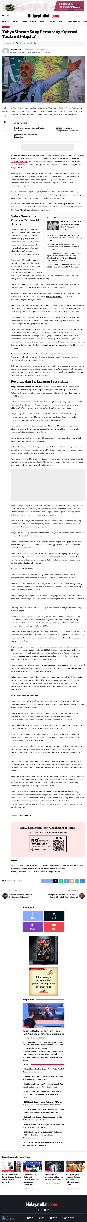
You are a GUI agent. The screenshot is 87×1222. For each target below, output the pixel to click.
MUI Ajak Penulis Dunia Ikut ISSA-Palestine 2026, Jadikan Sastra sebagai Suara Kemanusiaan (42, 1135)
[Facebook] (33, 916)
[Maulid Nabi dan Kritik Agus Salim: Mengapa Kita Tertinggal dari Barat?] (53, 225)
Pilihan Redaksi (40, 872)
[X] (54, 916)
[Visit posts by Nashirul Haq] (5, 51)
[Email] (27, 43)
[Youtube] (54, 927)
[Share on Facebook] (13, 43)
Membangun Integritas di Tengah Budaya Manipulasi (54, 1177)
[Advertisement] (47, 147)
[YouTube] (44, 1210)
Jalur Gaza (78, 866)
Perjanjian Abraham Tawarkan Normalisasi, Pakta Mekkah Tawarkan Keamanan (63, 246)
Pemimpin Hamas (57, 869)
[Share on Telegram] (24, 43)
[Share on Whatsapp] (20, 43)
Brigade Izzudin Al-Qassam (29, 866)
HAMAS (70, 866)
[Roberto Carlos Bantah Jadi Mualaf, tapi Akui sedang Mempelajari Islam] (43, 1015)
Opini (26, 1171)
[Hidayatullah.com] (43, 15)
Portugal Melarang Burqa (36, 1048)
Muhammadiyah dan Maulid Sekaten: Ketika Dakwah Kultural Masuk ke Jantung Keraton (64, 238)
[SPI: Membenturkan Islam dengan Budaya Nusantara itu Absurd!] (11, 1166)
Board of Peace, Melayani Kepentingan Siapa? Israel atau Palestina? (32, 1180)
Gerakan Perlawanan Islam (54, 866)
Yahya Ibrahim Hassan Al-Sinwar (26, 387)
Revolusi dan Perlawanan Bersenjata (26, 136)
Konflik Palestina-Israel (38, 869)
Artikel (6, 27)
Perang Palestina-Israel (21, 872)
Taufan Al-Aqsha (54, 296)
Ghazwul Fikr (8, 1171)
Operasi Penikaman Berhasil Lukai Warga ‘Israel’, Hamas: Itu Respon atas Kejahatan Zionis (42, 1094)
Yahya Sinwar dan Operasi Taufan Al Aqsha (29, 129)
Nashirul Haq (15, 49)
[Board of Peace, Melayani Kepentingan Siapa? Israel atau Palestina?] (32, 1166)
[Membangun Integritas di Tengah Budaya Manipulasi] (54, 1166)
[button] (4, 15)
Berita (25, 1027)
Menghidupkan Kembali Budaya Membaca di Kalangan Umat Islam (73, 1180)
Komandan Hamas (19, 869)
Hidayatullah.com (19, 155)
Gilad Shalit (76, 668)
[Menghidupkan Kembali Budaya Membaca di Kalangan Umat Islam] (75, 1166)
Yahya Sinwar (54, 872)
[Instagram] (33, 927)
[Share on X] (17, 43)
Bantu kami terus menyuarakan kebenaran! (67, 129)
